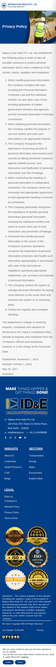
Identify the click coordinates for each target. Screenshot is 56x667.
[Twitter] (15, 438)
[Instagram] (10, 438)
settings (25, 657)
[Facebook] (5, 438)
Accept (8, 662)
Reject (20, 662)
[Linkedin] (25, 438)
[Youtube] (20, 438)
